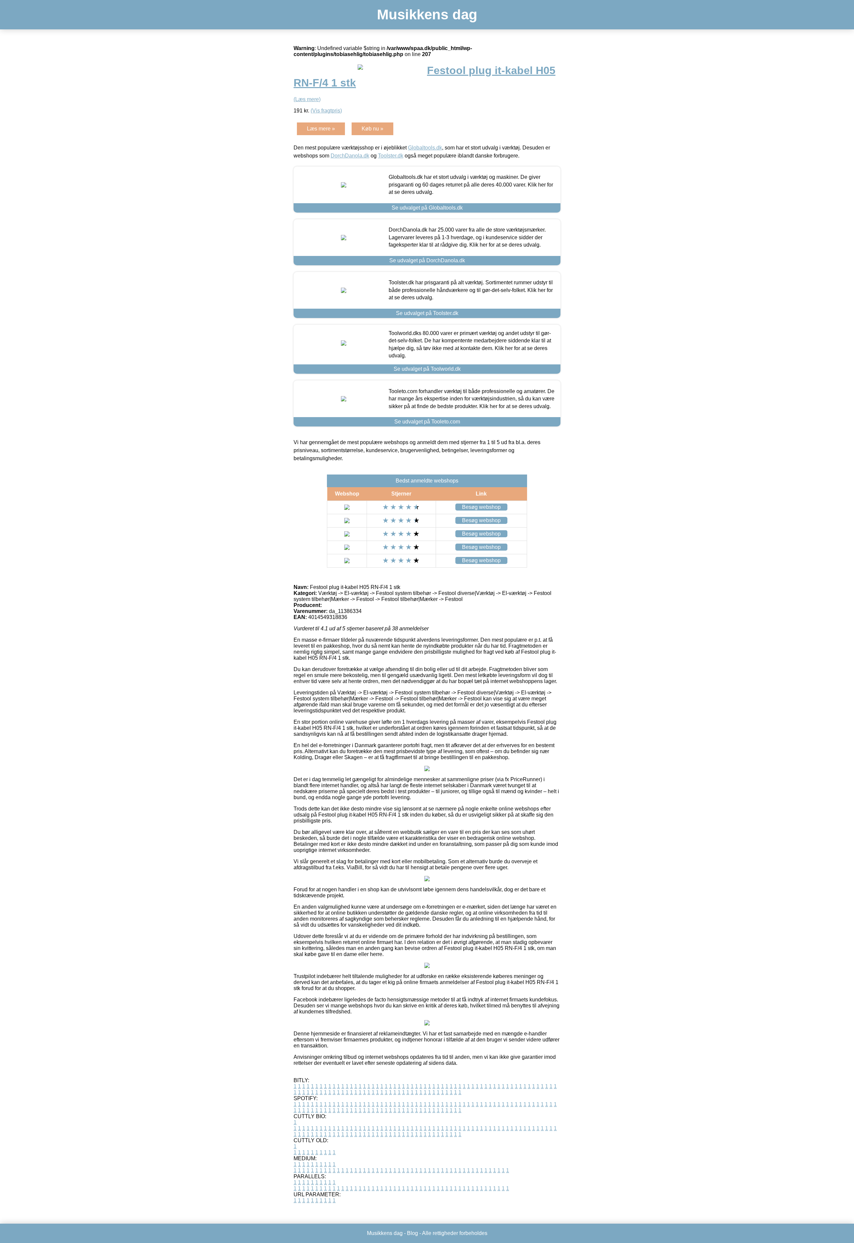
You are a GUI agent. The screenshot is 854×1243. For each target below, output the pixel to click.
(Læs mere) (307, 99)
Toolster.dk (390, 156)
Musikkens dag (427, 14)
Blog (412, 1233)
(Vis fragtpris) (326, 110)
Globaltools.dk (425, 147)
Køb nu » (372, 128)
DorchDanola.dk (350, 156)
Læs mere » (321, 128)
